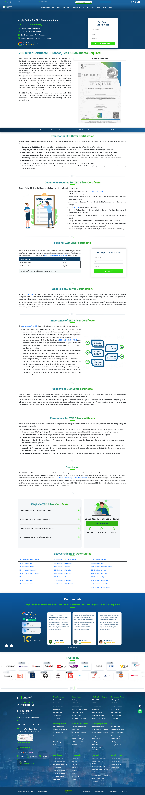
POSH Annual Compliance (79, 739)
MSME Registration (97, 191)
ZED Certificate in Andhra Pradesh (29, 560)
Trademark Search (58, 776)
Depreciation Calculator (59, 770)
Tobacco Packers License (99, 718)
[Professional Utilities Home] (33, 698)
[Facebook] (134, 2)
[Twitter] (137, 2)
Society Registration (116, 745)
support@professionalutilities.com (29, 717)
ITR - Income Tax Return (79, 732)
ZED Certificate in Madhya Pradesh (29, 573)
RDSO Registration (116, 715)
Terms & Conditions (99, 791)
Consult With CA (115, 758)
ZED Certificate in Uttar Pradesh (63, 584)
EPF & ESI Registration (59, 742)
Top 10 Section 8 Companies (99, 758)
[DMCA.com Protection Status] (68, 791)
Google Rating (30, 612)
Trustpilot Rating (31, 618)
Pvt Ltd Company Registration (100, 729)
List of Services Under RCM (99, 766)
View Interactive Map (23, 735)
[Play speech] (5, 713)
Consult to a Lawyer (116, 767)
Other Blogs (95, 781)
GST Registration (74, 207)
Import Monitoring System (79, 709)
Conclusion (103, 130)
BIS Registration (57, 709)
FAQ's (112, 130)
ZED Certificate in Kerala (98, 570)
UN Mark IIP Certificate (98, 700)
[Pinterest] (39, 724)
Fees (52, 130)
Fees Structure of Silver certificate (55, 255)
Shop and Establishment (60, 729)
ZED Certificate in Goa (97, 563)
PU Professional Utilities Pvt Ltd (29, 791)
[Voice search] (90, 2)
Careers (74, 770)
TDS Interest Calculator (59, 773)
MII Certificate (115, 709)
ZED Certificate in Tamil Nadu (62, 580)
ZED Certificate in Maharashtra (63, 573)
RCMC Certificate (77, 706)
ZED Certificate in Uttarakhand (100, 584)
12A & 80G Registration (117, 732)
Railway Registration (116, 706)
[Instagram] (136, 2)
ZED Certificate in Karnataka (62, 570)
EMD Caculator (57, 779)
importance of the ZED (29, 326)
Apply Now (109, 271)
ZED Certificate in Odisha (26, 577)
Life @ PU (75, 767)
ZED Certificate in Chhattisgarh (63, 563)
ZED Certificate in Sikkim (26, 580)
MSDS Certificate (96, 703)
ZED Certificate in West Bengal (100, 587)
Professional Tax (58, 745)
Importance (70, 130)
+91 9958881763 (25, 705)
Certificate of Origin (77, 712)
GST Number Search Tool (60, 764)
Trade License (57, 736)
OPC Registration (96, 739)
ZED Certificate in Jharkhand (27, 570)
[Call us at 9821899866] (140, 707)
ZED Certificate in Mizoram (99, 573)
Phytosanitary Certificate (79, 718)
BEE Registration (57, 712)
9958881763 (44, 2)
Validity (81, 130)
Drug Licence (56, 718)
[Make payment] (25, 752)
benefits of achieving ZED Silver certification (72, 477)
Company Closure (77, 736)
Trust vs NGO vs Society (98, 778)
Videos (74, 779)
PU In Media (75, 776)
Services (74, 773)
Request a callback (103, 43)
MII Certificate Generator (60, 758)
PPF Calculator (57, 767)
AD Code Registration (78, 703)
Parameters (91, 130)
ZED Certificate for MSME (68, 340)
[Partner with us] (24, 748)
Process (33, 130)
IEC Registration (76, 700)
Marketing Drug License (98, 715)
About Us (74, 761)
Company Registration (98, 726)
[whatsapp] (132, 2)
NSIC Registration (116, 712)
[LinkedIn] (139, 2)
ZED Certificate (29, 294)
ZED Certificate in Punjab (61, 577)
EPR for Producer (58, 706)
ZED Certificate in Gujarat (26, 566)
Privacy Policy (86, 791)
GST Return (75, 729)
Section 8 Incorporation (117, 729)
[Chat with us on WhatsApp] (140, 711)
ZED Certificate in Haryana (62, 566)
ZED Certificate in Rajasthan (99, 577)
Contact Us (75, 758)
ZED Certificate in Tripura (26, 584)
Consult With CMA (116, 764)
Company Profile (106, 2)
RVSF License (57, 715)
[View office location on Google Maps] (33, 737)
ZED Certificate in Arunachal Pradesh (65, 560)
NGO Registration (115, 726)
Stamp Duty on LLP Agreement (100, 775)
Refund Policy (113, 791)
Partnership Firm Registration (100, 732)
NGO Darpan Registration (118, 736)
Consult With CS (115, 761)
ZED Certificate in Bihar (25, 563)
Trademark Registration (79, 726)
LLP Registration (96, 736)
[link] (14, 2)
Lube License (56, 739)
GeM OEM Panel (115, 703)
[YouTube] (44, 724)
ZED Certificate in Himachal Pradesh (102, 566)
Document (43, 130)
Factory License (57, 703)
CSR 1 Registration (116, 739)
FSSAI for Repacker (97, 712)
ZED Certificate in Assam (98, 560)
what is (61, 130)
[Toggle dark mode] (141, 7)
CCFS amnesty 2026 (77, 742)
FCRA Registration (116, 742)
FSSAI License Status (59, 761)
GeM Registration (115, 700)
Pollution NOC (57, 700)
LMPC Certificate (96, 706)
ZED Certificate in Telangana (99, 580)
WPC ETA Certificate (78, 745)
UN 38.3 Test (95, 709)
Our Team (75, 764)
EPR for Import (76, 715)
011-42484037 (24, 710)
